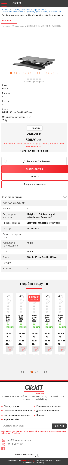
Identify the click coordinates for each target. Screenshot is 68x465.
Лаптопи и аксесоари (13, 12)
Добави (8, 348)
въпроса (39, 82)
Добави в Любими (36, 161)
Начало (5, 10)
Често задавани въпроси (17, 415)
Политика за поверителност (19, 410)
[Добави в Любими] (9, 301)
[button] (11, 73)
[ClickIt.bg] (17, 4)
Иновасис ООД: (28, 460)
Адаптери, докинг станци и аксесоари (43, 12)
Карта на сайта (11, 419)
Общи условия (11, 406)
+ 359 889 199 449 (15, 444)
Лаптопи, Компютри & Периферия (28, 10)
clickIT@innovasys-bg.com (19, 440)
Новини (40, 415)
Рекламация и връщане (48, 406)
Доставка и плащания (47, 410)
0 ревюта (28, 82)
